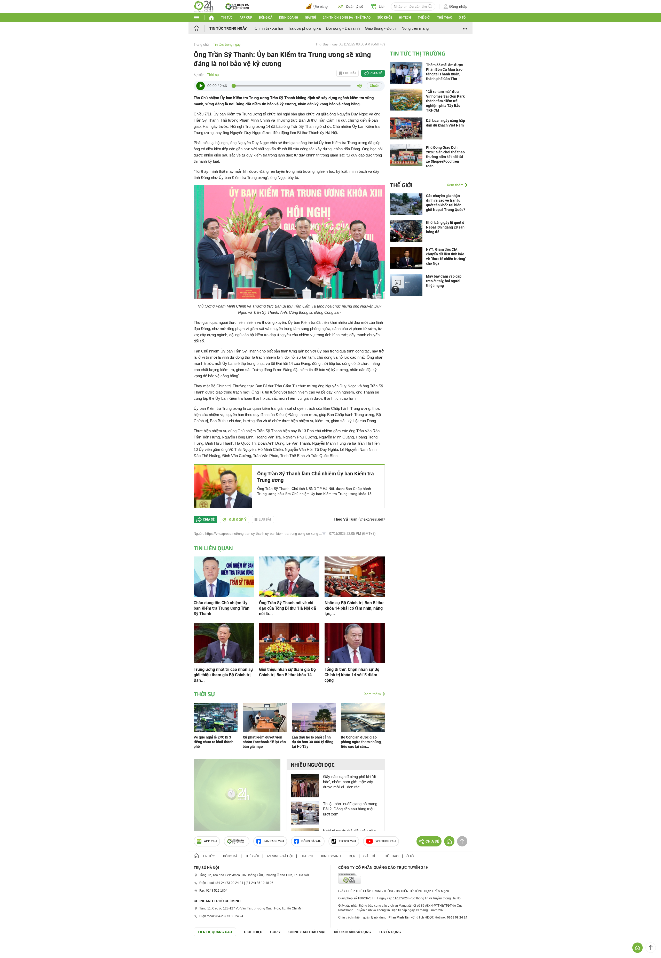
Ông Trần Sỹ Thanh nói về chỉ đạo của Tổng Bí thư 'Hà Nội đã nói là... (287, 608)
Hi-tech (405, 17)
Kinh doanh (288, 17)
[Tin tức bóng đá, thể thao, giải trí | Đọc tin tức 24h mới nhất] (204, 6)
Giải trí (310, 17)
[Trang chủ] (201, 28)
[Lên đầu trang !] (651, 948)
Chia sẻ (376, 73)
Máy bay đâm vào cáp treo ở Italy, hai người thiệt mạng (443, 281)
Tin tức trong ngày (228, 28)
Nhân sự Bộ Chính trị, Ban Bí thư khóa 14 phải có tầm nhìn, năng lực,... (354, 608)
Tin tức (227, 17)
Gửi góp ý (238, 519)
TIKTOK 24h (347, 841)
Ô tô (462, 17)
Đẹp (352, 856)
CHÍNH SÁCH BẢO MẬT (307, 932)
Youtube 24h (385, 841)
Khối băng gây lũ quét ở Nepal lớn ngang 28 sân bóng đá (445, 227)
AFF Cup (246, 17)
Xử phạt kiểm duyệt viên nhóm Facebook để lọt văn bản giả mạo (264, 742)
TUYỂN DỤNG (390, 932)
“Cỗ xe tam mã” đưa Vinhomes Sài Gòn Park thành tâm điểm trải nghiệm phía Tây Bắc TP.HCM (445, 101)
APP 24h (210, 841)
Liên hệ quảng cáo (215, 932)
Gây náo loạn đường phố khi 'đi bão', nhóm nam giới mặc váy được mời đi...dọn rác (349, 781)
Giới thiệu (253, 932)
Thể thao (444, 17)
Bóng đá (265, 17)
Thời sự (213, 75)
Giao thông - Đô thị (380, 28)
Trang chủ (201, 44)
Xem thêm (372, 694)
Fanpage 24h (274, 841)
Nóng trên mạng (415, 28)
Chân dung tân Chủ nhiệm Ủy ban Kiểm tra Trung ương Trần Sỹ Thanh (221, 608)
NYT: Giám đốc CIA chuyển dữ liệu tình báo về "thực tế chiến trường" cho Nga (446, 256)
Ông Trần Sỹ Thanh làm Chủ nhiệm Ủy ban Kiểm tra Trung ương (315, 476)
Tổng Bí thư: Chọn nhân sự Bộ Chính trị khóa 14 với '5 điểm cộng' (352, 675)
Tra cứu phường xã (304, 28)
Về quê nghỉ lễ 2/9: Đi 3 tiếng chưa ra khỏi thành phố (213, 742)
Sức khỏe (384, 17)
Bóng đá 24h (311, 841)
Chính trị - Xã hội (269, 28)
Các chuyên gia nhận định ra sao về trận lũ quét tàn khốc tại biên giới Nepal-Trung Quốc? (445, 203)
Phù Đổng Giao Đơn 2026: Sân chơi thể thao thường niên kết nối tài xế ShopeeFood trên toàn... (445, 156)
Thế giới (424, 17)
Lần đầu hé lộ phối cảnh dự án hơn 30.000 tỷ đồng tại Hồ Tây (312, 742)
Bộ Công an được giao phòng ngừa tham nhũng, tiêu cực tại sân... (361, 742)
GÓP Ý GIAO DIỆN (15, 949)
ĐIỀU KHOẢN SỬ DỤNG (352, 932)
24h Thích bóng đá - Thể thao (347, 17)
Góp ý (275, 932)
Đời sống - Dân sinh (343, 28)
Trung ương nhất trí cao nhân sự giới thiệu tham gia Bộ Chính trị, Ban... (223, 675)
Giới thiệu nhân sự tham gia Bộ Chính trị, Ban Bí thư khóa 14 (287, 672)
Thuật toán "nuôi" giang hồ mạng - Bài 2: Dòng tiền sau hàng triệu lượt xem (351, 809)
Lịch (382, 6)
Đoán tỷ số (354, 6)
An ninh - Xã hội (280, 856)
